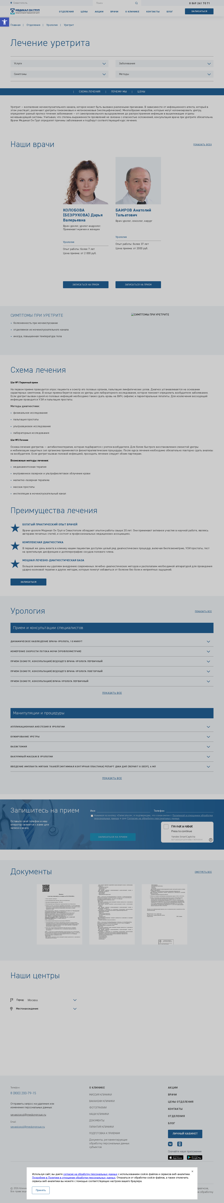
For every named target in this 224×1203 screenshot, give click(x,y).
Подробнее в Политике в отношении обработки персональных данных (73, 1177)
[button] (4, 22)
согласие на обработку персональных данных (90, 1174)
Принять (41, 1190)
